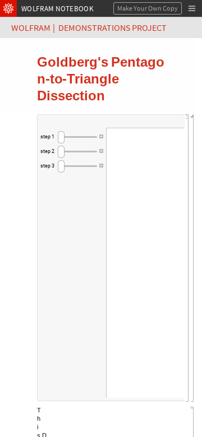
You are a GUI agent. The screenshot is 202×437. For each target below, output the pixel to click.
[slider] (77, 137)
